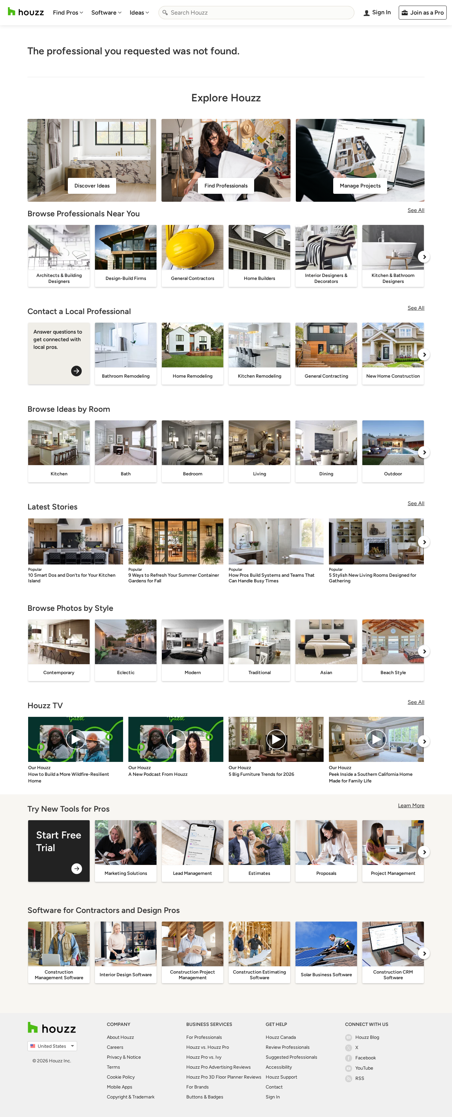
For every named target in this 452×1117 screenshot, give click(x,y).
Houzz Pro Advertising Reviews (218, 1067)
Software (103, 12)
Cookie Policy (121, 1077)
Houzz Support (281, 1077)
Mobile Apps (119, 1087)
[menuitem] (68, 12)
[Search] (165, 12)
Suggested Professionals (291, 1057)
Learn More (411, 805)
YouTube (364, 1068)
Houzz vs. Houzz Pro (207, 1047)
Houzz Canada (281, 1037)
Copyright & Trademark (131, 1097)
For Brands (197, 1087)
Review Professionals (288, 1047)
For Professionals (204, 1037)
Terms (113, 1067)
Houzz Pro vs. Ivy (203, 1057)
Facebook (365, 1058)
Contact (274, 1087)
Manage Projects (360, 186)
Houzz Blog (367, 1037)
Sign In (273, 1097)
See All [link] (416, 210)
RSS (359, 1078)
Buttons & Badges (204, 1097)
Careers (115, 1047)
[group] (59, 851)
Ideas (137, 12)
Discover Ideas (92, 186)
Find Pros (65, 12)
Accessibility (279, 1067)
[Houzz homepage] (25, 11)
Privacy (114, 1057)
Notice (134, 1057)
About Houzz (120, 1037)
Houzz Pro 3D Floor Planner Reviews (223, 1077)
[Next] (424, 256)
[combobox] (256, 12)
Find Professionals (226, 186)
